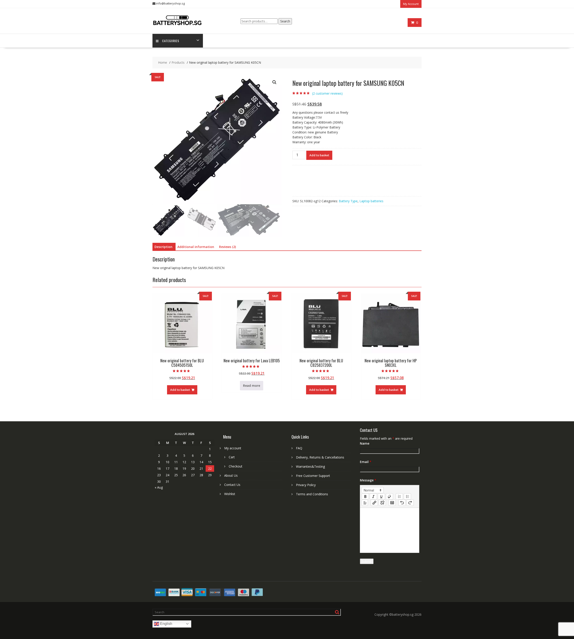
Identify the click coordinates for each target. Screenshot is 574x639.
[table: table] (392, 503)
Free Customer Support (313, 476)
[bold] (365, 496)
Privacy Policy (306, 485)
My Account (411, 4)
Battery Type (348, 201)
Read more (251, 385)
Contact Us (232, 485)
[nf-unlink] (382, 503)
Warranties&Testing (310, 466)
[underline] (381, 496)
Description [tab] (163, 247)
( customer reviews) (327, 93)
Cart (232, 457)
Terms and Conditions (312, 494)
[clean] (389, 496)
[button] (274, 82)
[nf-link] (374, 503)
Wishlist (229, 494)
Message (368, 480)
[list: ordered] (399, 496)
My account (232, 448)
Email (365, 462)
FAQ (299, 448)
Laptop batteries (371, 201)
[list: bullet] (407, 496)
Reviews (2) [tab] (227, 247)
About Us (231, 475)
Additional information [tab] (195, 247)
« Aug (159, 487)
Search (285, 21)
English (165, 624)
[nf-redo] (410, 503)
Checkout (235, 466)
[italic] (373, 496)
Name (364, 443)
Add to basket (319, 155)
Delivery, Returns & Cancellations (320, 457)
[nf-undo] (402, 503)
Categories (170, 40)
